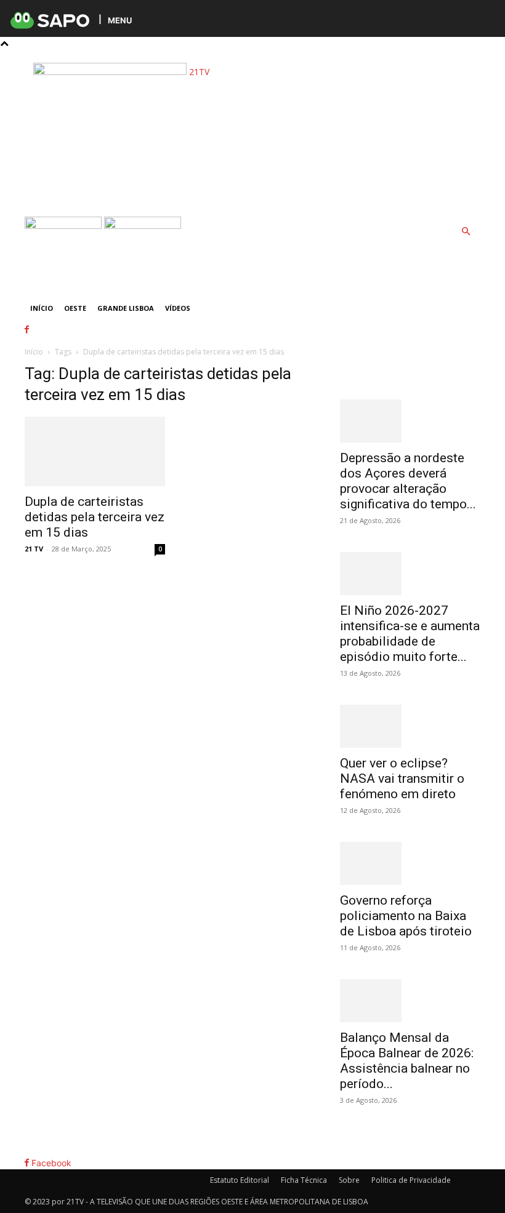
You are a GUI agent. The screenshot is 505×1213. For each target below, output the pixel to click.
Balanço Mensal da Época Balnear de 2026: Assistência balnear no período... (407, 1060)
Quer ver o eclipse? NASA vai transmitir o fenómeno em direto (402, 778)
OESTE (75, 308)
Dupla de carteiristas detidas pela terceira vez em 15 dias (94, 517)
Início (41, 308)
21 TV (34, 548)
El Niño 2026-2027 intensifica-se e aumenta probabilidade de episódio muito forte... (410, 633)
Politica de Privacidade (411, 1180)
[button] (465, 232)
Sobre (349, 1180)
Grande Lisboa (125, 308)
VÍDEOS (177, 308)
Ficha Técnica (304, 1180)
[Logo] (64, 225)
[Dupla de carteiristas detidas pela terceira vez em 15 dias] (95, 451)
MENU (120, 20)
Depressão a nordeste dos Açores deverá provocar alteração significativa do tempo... (408, 480)
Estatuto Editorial (239, 1180)
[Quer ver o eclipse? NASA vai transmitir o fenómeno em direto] (410, 726)
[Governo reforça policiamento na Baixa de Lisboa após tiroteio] (410, 863)
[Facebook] (35, 56)
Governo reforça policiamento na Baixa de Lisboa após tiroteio (406, 916)
